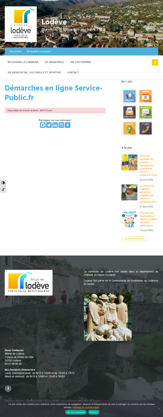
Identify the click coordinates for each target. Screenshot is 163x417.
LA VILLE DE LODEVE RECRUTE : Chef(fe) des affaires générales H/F (148, 194)
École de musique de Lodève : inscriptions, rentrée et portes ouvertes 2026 (148, 165)
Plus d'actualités (134, 239)
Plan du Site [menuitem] (15, 51)
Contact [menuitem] (73, 72)
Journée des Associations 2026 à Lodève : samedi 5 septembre (149, 219)
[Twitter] (49, 125)
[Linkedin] (55, 125)
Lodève (54, 22)
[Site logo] (21, 41)
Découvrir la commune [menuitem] (23, 62)
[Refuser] (159, 408)
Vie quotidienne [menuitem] (80, 62)
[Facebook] (43, 125)
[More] (67, 125)
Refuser (94, 412)
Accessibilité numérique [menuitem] (39, 51)
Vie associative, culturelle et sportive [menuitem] (34, 72)
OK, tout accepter (76, 412)
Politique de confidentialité (86, 407)
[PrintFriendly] (61, 125)
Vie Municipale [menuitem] (54, 62)
